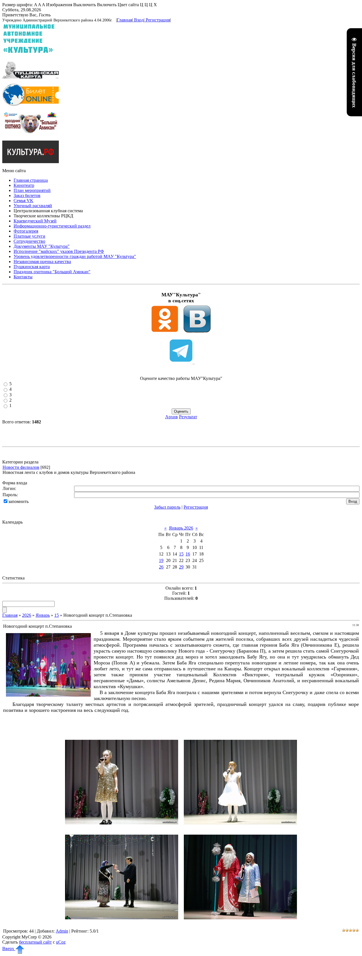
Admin (62, 931)
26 (161, 567)
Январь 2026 (181, 528)
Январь (43, 615)
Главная (124, 19)
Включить (107, 4)
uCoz (61, 942)
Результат (188, 416)
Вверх (8, 948)
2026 (26, 615)
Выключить (84, 4)
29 (181, 567)
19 (161, 560)
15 (181, 554)
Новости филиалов (21, 467)
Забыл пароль (167, 507)
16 (188, 554)
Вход (139, 19)
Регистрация (158, 19)
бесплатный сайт (35, 942)
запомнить (18, 501)
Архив (171, 416)
